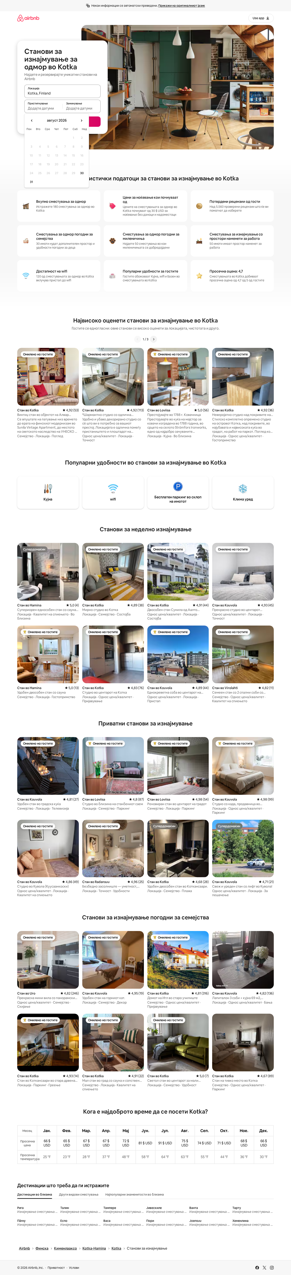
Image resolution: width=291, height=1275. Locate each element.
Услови (74, 1268)
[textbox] (43, 108)
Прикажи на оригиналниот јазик (181, 6)
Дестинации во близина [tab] (34, 1194)
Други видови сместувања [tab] (78, 1194)
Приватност (56, 1268)
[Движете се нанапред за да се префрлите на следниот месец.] (81, 120)
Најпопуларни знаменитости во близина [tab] (134, 1194)
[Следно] (153, 339)
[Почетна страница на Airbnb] (28, 18)
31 (31, 182)
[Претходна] (137, 339)
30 (82, 173)
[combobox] (62, 93)
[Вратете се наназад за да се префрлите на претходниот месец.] (32, 120)
